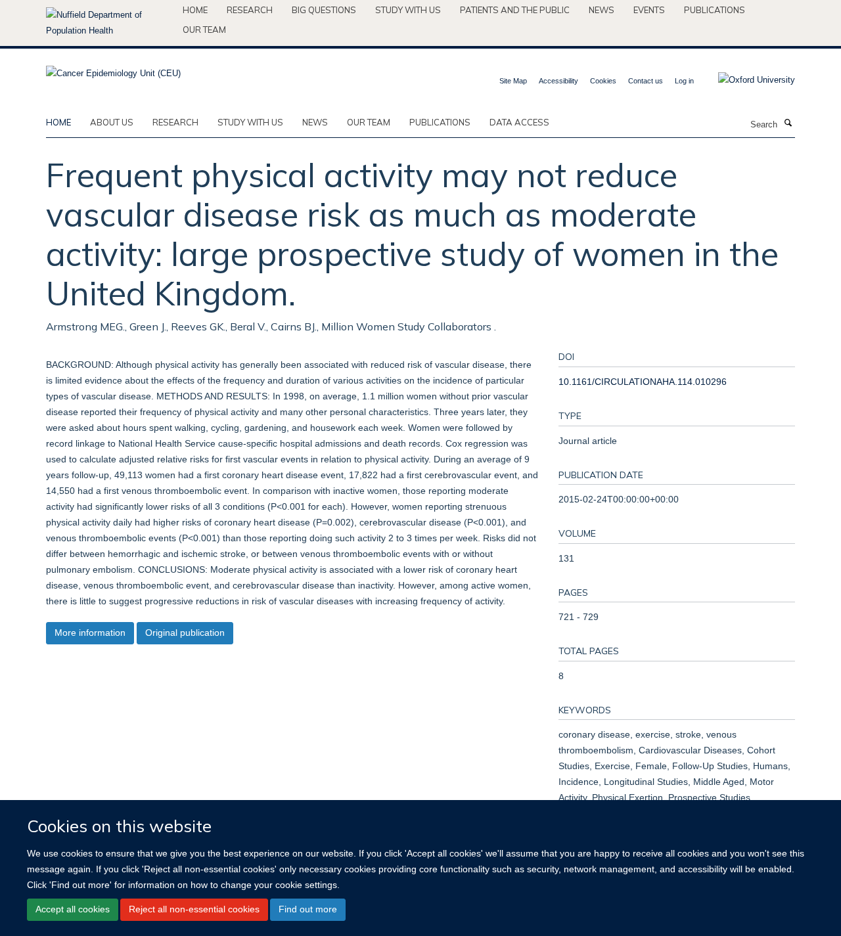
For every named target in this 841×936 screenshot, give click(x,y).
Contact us (645, 81)
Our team (204, 29)
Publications (714, 10)
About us (111, 122)
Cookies (603, 81)
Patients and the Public (515, 10)
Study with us (408, 10)
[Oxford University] (746, 80)
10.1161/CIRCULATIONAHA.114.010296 (642, 381)
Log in (684, 81)
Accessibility (558, 81)
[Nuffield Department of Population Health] (109, 23)
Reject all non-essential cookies (194, 909)
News (601, 10)
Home (195, 10)
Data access (519, 122)
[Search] (788, 123)
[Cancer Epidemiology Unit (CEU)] (113, 69)
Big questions (324, 10)
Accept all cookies (72, 909)
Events (649, 10)
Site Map (513, 81)
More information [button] (90, 632)
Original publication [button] (185, 632)
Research (250, 10)
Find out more (308, 909)
